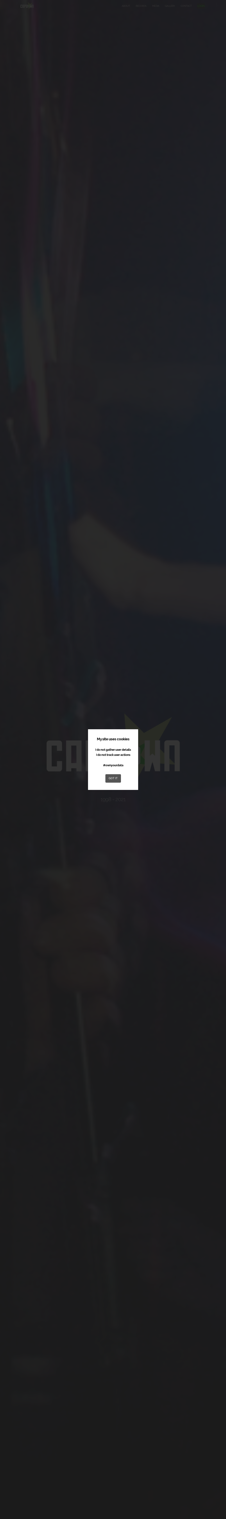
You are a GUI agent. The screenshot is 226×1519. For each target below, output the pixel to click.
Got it (113, 778)
